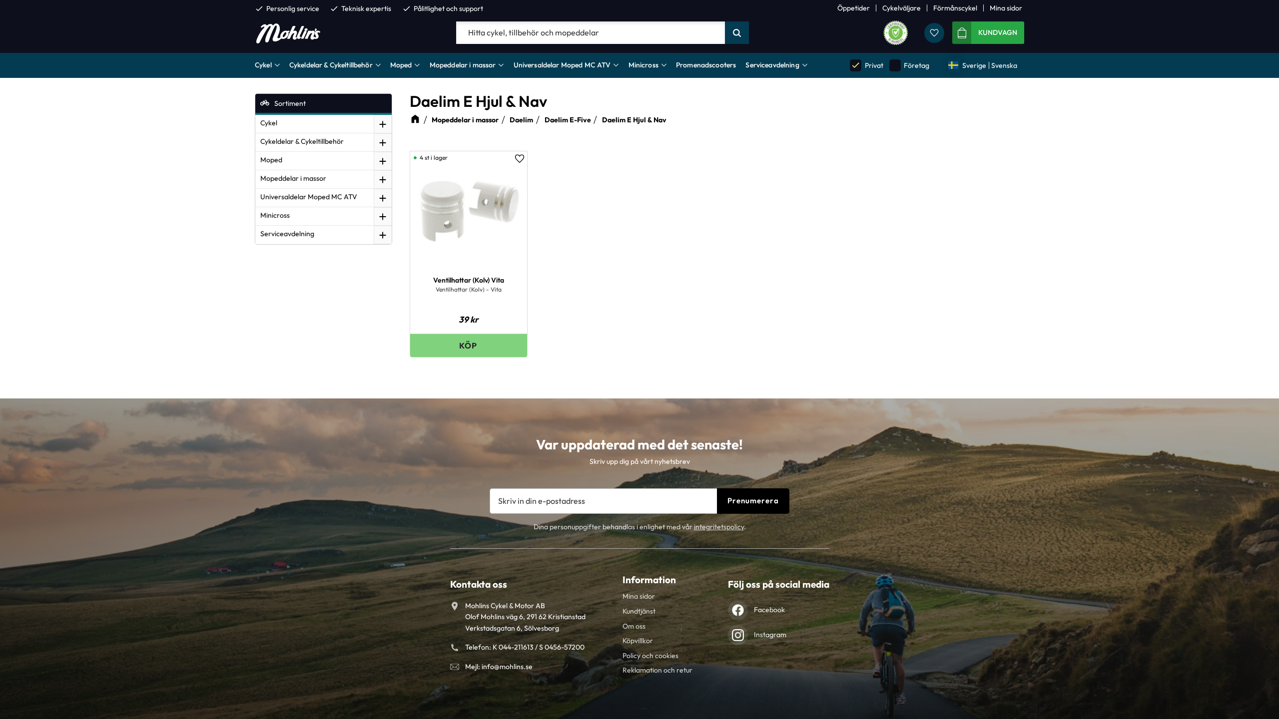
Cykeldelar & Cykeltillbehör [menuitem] (331, 64)
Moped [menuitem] (401, 64)
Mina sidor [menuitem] (1006, 7)
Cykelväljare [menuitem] (901, 7)
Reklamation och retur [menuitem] (657, 670)
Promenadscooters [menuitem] (706, 64)
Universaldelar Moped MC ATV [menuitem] (562, 64)
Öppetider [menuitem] (853, 7)
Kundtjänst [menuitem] (639, 611)
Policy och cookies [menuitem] (650, 655)
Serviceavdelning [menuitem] (772, 64)
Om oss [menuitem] (634, 626)
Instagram (770, 634)
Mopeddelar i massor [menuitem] (463, 64)
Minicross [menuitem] (643, 64)
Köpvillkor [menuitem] (638, 640)
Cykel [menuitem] (263, 64)
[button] (934, 33)
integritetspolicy (719, 526)
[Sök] (737, 32)
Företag (909, 65)
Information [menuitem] (649, 580)
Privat (867, 65)
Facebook (769, 609)
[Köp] (468, 345)
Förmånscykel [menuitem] (955, 7)
